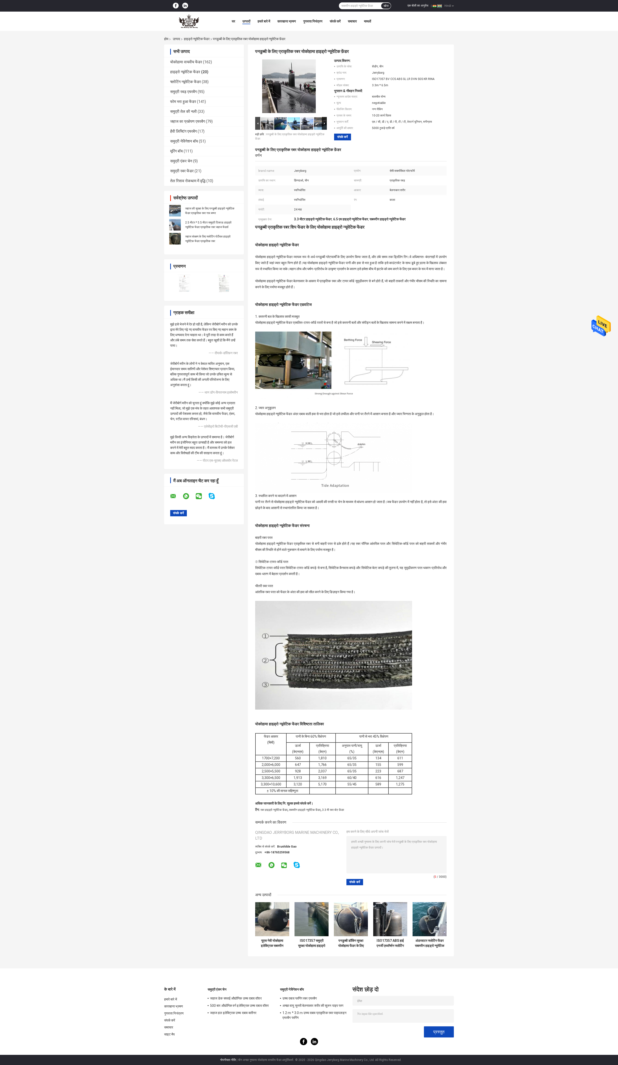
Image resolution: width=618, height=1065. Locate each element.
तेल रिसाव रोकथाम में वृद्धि (187, 181)
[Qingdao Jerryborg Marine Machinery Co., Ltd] (190, 21)
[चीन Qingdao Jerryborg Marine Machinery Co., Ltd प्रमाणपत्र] (184, 283)
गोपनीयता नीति (228, 1060)
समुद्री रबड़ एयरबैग (183, 91)
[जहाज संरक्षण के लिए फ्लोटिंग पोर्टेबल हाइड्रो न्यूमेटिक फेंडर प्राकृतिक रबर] (175, 239)
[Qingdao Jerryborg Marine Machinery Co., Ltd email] (176, 496)
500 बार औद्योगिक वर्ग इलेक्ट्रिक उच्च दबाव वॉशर (239, 1005)
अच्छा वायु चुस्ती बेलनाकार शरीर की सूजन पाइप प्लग (312, 1005)
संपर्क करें (335, 21)
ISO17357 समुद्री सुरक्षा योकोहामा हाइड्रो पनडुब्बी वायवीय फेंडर (311, 943)
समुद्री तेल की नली (183, 111)
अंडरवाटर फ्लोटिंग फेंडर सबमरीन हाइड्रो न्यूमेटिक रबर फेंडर (429, 943)
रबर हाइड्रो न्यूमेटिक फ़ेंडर (274, 810)
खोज (386, 5)
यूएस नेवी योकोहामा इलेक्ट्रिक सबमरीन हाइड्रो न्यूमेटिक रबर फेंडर (272, 943)
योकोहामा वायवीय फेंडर (186, 62)
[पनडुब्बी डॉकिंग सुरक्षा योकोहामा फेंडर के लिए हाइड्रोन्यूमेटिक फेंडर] (351, 919)
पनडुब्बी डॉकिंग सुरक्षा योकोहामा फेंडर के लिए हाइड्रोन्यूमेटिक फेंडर (351, 943)
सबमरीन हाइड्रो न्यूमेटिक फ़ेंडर (305, 810)
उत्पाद (176, 39)
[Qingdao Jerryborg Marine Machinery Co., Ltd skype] (215, 496)
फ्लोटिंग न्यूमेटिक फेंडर (185, 81)
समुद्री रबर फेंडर (182, 171)
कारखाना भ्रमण (286, 21)
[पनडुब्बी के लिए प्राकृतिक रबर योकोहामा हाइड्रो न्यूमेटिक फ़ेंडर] (289, 87)
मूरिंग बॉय (176, 151)
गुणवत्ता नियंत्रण (313, 21)
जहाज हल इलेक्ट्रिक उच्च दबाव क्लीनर (233, 1013)
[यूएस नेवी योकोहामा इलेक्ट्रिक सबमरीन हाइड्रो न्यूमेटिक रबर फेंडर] (272, 919)
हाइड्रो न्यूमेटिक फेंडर (197, 39)
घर (233, 21)
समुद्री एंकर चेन (181, 161)
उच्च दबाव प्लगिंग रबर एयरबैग (299, 998)
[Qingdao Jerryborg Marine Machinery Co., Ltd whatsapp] (189, 496)
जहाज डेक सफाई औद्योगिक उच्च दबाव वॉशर (236, 998)
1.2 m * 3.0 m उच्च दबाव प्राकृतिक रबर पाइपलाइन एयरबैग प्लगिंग (314, 1015)
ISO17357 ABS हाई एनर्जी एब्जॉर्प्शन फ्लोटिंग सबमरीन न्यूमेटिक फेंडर (390, 943)
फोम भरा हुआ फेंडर (183, 101)
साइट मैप (169, 1034)
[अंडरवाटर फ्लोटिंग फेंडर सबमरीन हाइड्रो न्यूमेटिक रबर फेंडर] (430, 919)
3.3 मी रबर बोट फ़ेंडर (333, 810)
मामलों (367, 21)
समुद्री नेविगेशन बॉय (184, 141)
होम (166, 39)
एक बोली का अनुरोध (417, 5)
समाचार (352, 21)
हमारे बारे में (264, 21)
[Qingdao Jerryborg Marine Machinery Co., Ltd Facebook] (175, 6)
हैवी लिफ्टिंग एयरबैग (183, 131)
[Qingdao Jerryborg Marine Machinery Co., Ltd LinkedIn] (185, 6)
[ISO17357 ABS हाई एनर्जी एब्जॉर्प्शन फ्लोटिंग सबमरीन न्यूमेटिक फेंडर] (390, 919)
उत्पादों (246, 21)
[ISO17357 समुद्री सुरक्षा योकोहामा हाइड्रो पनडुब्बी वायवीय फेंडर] (312, 919)
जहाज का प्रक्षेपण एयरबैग (187, 121)
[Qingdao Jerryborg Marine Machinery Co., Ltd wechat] (202, 496)
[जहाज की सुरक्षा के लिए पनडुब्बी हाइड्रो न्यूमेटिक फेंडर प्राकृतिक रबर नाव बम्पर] (175, 210)
